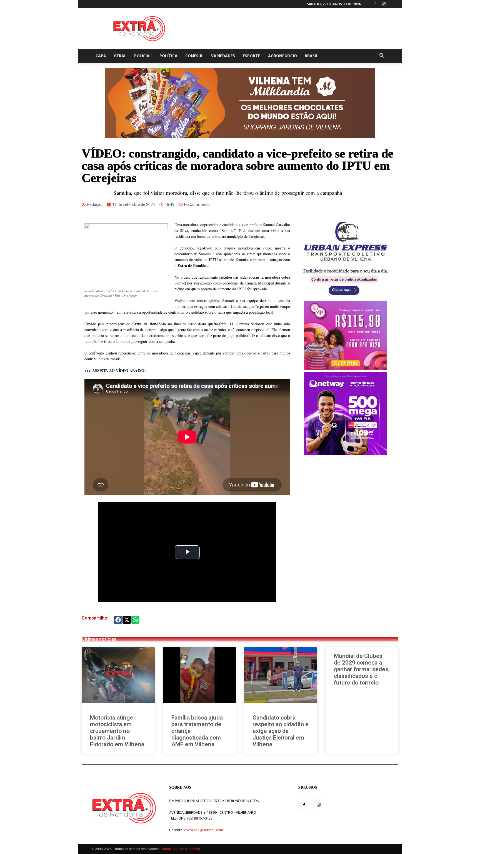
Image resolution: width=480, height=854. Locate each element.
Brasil (311, 55)
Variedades (223, 55)
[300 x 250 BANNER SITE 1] (345, 368)
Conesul (194, 55)
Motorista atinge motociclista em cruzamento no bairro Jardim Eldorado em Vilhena (117, 731)
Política (168, 55)
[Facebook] (375, 4)
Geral (120, 55)
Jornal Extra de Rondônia (180, 849)
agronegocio (282, 55)
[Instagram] (384, 4)
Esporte (251, 55)
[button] (381, 56)
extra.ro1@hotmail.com (203, 829)
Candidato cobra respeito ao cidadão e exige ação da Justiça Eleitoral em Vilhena (280, 731)
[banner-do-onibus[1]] (346, 298)
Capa (101, 55)
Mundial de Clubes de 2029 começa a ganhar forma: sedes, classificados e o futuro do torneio (362, 669)
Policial (143, 55)
